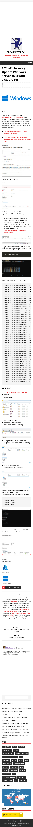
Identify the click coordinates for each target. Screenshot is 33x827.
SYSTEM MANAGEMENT (9, 777)
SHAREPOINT (6, 774)
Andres (6, 598)
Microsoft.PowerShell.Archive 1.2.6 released (15, 723)
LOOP (26, 760)
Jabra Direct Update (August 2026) (12, 711)
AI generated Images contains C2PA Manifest (15, 732)
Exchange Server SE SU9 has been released (14, 717)
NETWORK (14, 767)
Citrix (14, 747)
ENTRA (18, 753)
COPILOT (21, 747)
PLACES (5, 770)
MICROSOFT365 (7, 764)
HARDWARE (6, 760)
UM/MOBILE (21, 777)
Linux (20, 760)
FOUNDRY (14, 757)
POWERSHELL (13, 770)
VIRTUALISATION (7, 780)
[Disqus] (16, 667)
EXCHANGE (6, 757)
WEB (16, 780)
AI (3, 747)
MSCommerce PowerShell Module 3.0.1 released (16, 708)
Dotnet (16, 750)
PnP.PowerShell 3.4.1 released (11, 714)
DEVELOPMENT (7, 750)
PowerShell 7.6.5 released (9, 720)
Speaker (10, 615)
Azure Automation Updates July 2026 (13, 726)
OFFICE (21, 767)
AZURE (8, 587)
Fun (21, 757)
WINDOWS (17, 587)
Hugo (25, 823)
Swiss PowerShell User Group (21, 613)
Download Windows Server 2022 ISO (15, 392)
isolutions (14, 601)
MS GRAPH (6, 767)
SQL (14, 774)
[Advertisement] (16, 18)
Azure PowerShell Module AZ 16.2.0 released (15, 729)
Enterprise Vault (8, 753)
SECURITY (22, 770)
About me (10, 821)
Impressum (17, 821)
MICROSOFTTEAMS (19, 764)
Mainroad (14, 825)
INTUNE (14, 760)
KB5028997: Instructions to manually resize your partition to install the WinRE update (17, 139)
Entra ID (25, 753)
